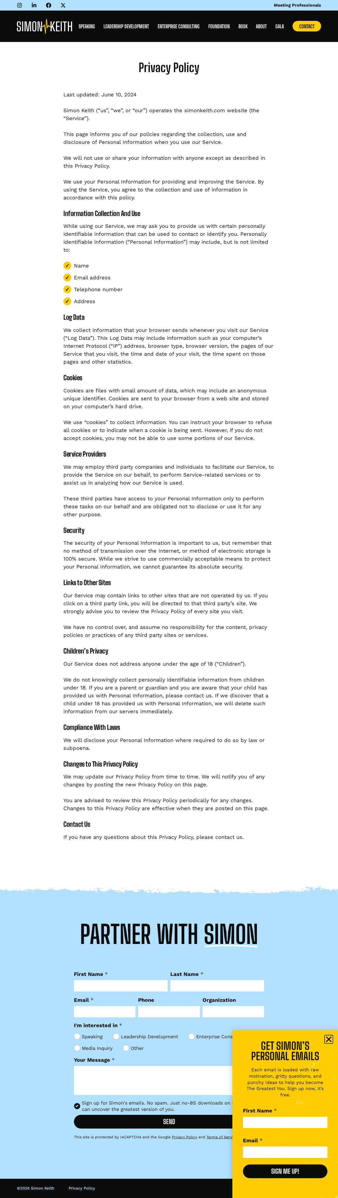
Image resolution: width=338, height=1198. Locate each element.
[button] (329, 1039)
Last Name (186, 974)
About (261, 26)
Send (169, 1121)
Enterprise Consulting (179, 26)
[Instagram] (21, 5)
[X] (64, 5)
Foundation (219, 26)
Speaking (87, 26)
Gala (279, 26)
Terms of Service (221, 1137)
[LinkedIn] (35, 5)
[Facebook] (50, 5)
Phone (146, 1000)
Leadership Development (126, 26)
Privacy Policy (184, 1137)
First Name (91, 974)
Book (242, 26)
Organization (219, 1000)
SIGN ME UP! (285, 1171)
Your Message (94, 1060)
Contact (306, 26)
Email (83, 1000)
